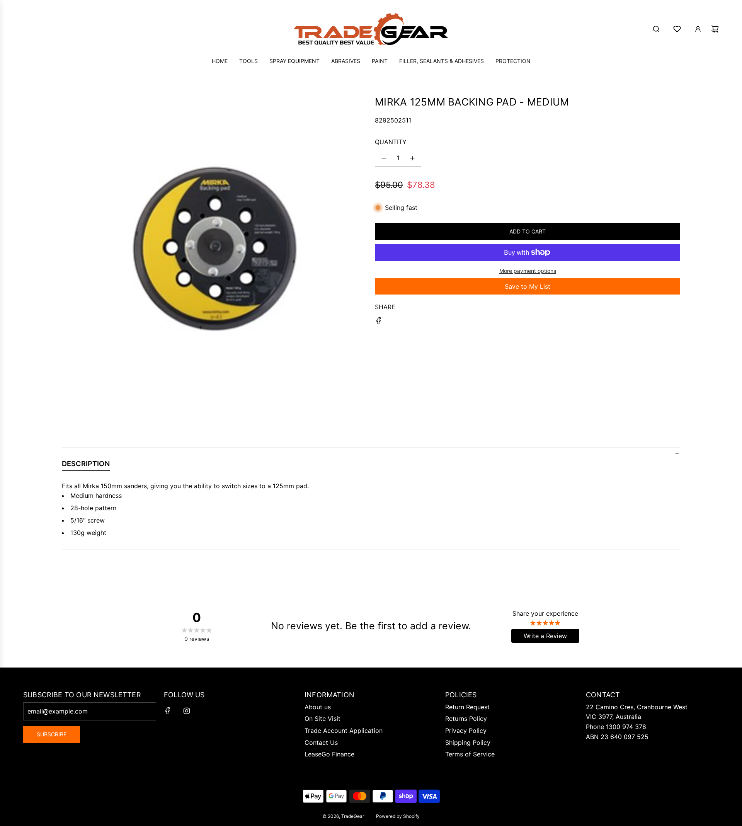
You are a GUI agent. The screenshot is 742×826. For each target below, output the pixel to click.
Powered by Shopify (398, 816)
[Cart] (714, 28)
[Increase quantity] (412, 158)
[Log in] (697, 28)
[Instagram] (186, 710)
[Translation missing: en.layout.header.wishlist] (677, 28)
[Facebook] (167, 710)
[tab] (86, 465)
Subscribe (51, 734)
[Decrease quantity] (383, 158)
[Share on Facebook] (378, 322)
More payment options (527, 270)
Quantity (391, 142)
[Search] (656, 28)
